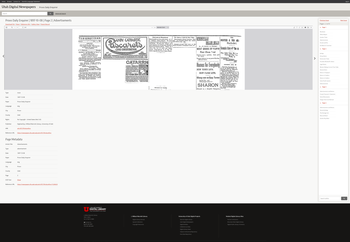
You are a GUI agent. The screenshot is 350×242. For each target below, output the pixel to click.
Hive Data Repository (185, 234)
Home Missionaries (325, 97)
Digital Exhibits (184, 224)
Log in (347, 1)
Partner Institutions (232, 219)
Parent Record (45, 24)
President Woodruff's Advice (327, 61)
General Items (323, 70)
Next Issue (343, 20)
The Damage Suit (324, 113)
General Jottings (324, 110)
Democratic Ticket (324, 59)
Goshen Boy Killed (324, 118)
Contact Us (16, 1)
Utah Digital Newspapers (186, 222)
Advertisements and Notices (327, 91)
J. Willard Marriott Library (90, 215)
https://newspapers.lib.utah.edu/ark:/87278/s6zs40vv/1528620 (37, 184)
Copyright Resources (138, 224)
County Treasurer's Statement (327, 94)
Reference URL (25, 24)
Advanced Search (60, 13)
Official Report (323, 34)
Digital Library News (185, 229)
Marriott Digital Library (186, 219)
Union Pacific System (325, 81)
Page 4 (324, 103)
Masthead (322, 32)
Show (19, 180)
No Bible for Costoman (325, 45)
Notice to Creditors (324, 75)
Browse (9, 1)
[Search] (50, 13)
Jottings (322, 53)
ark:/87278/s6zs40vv (24, 128)
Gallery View (35, 24)
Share (18, 24)
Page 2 (324, 49)
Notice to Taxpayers (325, 72)
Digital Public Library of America (235, 224)
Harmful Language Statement (31, 1)
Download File (9, 24)
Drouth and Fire (324, 43)
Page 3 (324, 87)
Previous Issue (324, 20)
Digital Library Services (139, 219)
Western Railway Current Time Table (329, 67)
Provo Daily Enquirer (48, 7)
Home (3, 1)
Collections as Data (185, 227)
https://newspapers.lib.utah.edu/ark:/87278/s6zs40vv (34, 133)
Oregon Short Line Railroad (327, 99)
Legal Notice (323, 64)
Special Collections (138, 222)
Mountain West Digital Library (235, 222)
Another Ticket (323, 37)
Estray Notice (323, 56)
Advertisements (324, 40)
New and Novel (324, 115)
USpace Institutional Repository (188, 232)
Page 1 (324, 27)
